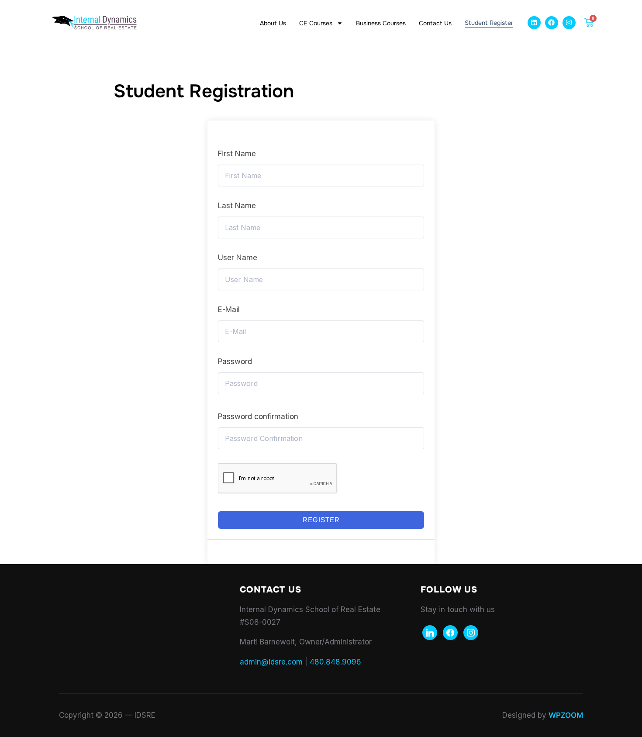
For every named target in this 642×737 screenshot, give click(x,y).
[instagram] (470, 631)
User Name (237, 257)
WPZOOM (566, 715)
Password (235, 361)
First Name (237, 153)
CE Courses (315, 23)
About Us (273, 23)
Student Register (489, 23)
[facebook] (450, 631)
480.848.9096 (335, 662)
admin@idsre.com (271, 662)
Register (321, 519)
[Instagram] (569, 22)
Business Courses (381, 23)
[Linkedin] (534, 22)
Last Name (237, 205)
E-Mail (229, 309)
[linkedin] (429, 631)
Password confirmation (258, 416)
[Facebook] (551, 22)
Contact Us (435, 23)
